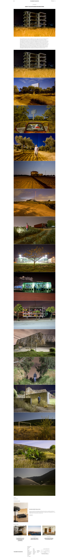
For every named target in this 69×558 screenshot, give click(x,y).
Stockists (34, 552)
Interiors (28, 547)
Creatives (34, 551)
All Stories (29, 556)
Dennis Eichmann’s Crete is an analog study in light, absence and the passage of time (48, 539)
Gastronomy (29, 552)
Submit (34, 550)
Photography (34, 4)
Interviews (28, 554)
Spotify (38, 552)
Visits (28, 555)
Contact (34, 553)
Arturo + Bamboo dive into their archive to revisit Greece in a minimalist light (34, 539)
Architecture (29, 546)
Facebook (38, 550)
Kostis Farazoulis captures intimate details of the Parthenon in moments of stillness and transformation (20, 539)
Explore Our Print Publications (34, 509)
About (34, 549)
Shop (33, 548)
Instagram (38, 551)
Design (28, 548)
